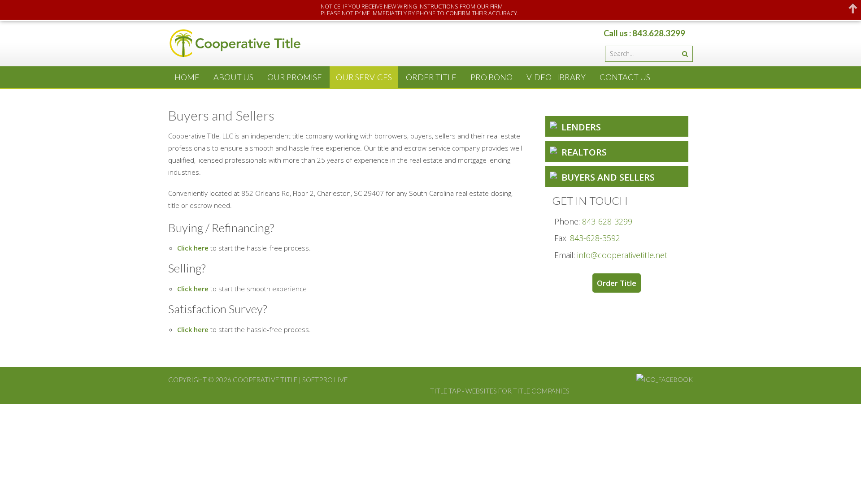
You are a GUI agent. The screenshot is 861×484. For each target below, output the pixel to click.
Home (187, 77)
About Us (233, 77)
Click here (193, 247)
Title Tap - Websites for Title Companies (500, 391)
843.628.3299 (658, 33)
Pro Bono (491, 77)
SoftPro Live (325, 380)
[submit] (684, 53)
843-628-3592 (595, 238)
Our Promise (294, 77)
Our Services (364, 77)
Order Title (431, 77)
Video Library (556, 77)
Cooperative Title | (267, 380)
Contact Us (625, 77)
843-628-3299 (607, 221)
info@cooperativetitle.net (622, 255)
